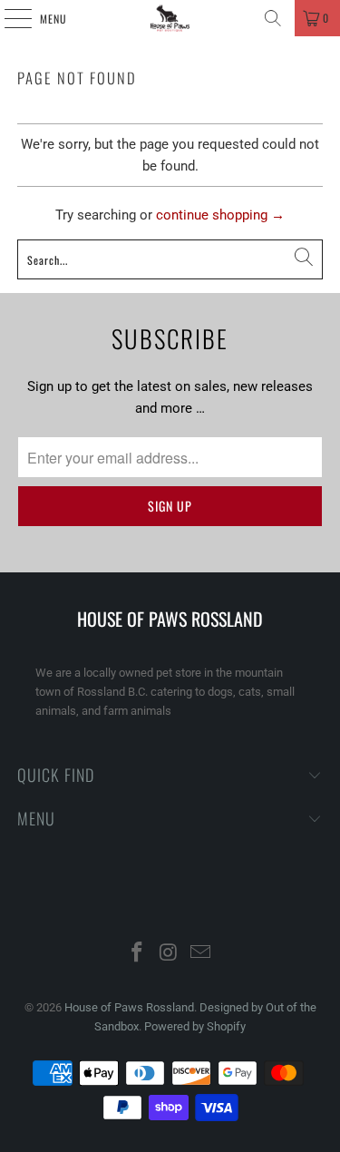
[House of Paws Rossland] (170, 18)
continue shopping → (220, 215)
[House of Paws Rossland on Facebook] (137, 954)
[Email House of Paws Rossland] (200, 954)
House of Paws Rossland (129, 1007)
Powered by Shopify (195, 1026)
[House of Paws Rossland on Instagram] (169, 954)
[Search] (273, 18)
